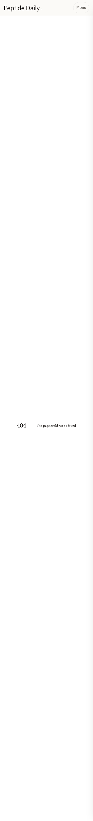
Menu (81, 7)
